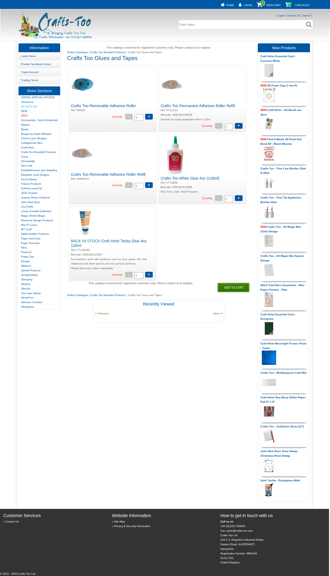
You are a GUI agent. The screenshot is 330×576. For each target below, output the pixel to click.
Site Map (119, 521)
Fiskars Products (31, 183)
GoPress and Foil (31, 188)
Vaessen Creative (31, 302)
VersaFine (27, 297)
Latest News (28, 56)
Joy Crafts (27, 206)
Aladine (25, 124)
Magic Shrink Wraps (33, 215)
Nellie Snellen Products (35, 233)
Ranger (25, 261)
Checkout (302, 5)
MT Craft (26, 229)
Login (248, 5)
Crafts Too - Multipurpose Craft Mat (283, 372)
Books (24, 129)
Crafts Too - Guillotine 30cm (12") (282, 426)
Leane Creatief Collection (36, 211)
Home (230, 5)
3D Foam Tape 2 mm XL (279, 85)
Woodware (27, 306)
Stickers (26, 284)
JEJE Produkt (29, 192)
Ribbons (26, 265)
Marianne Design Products (37, 220)
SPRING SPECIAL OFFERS (37, 97)
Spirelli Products (30, 270)
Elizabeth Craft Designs (35, 174)
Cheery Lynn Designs (34, 138)
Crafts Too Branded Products (107, 52)
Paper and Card (30, 238)
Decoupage (28, 161)
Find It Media (29, 179)
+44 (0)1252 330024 (232, 526)
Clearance (27, 101)
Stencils (25, 288)
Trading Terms (29, 80)
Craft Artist (27, 147)
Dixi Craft (26, 165)
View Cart (273, 5)
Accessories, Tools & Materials (39, 120)
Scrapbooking (29, 274)
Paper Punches (30, 243)
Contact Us (293, 15)
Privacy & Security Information (132, 526)
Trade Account (29, 72)
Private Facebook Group (36, 64)
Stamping (26, 279)
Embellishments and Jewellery (39, 170)
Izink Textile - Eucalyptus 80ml (280, 480)
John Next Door (30, 202)
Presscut (26, 252)
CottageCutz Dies (31, 142)
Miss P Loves (29, 224)
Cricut (24, 156)
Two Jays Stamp (31, 293)
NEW (24, 111)
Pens (24, 247)
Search (306, 15)
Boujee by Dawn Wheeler (36, 133)
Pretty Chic (27, 256)
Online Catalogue (77, 52)
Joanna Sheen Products (35, 197)
